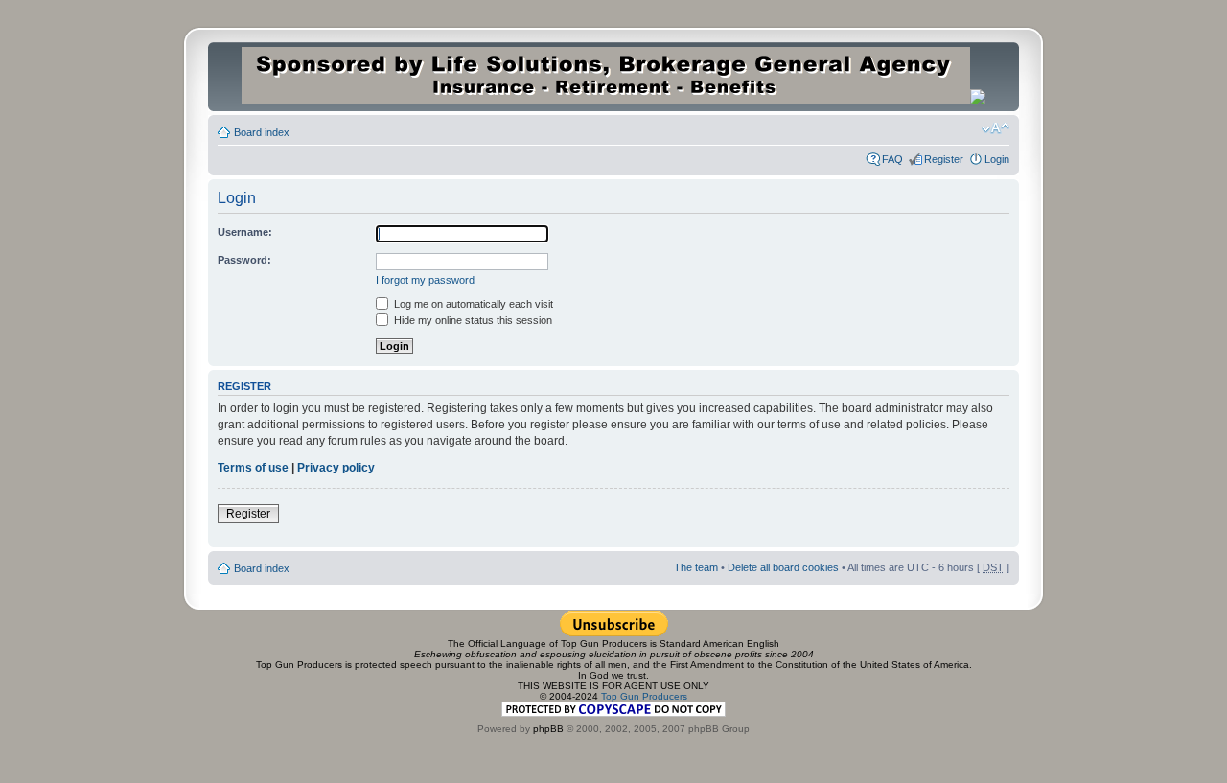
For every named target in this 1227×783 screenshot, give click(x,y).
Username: (245, 232)
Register (943, 159)
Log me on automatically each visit (472, 304)
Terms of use (253, 467)
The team (696, 567)
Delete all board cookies (783, 567)
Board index (261, 132)
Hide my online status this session (471, 320)
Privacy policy (336, 467)
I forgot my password (425, 280)
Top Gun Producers (644, 696)
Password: (244, 259)
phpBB (548, 729)
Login (996, 159)
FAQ (892, 159)
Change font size (995, 128)
